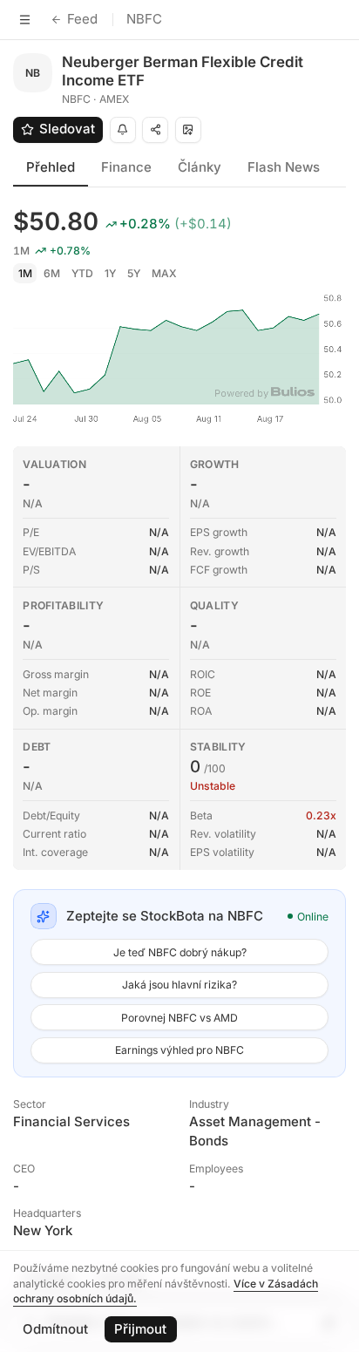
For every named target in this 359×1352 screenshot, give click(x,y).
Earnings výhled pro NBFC (179, 1049)
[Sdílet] (155, 130)
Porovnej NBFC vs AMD (179, 1017)
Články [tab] (199, 167)
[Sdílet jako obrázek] (188, 130)
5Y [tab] (133, 273)
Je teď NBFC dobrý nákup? (180, 952)
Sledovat (67, 128)
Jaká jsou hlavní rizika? (179, 984)
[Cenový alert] (123, 130)
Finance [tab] (126, 167)
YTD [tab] (82, 273)
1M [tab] (25, 273)
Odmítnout (55, 1329)
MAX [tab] (164, 273)
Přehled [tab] (50, 167)
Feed (82, 18)
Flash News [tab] (283, 167)
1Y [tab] (110, 273)
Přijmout (140, 1329)
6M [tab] (52, 273)
